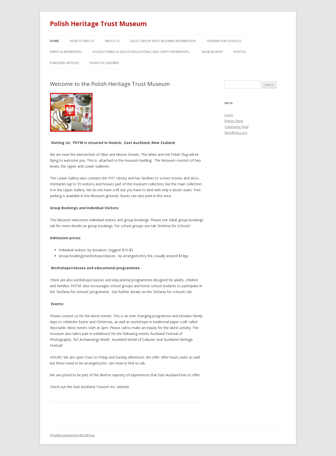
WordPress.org (236, 132)
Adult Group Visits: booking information (163, 41)
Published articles (64, 63)
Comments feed (236, 127)
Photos (240, 52)
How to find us (82, 41)
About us (112, 41)
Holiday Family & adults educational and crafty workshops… (141, 52)
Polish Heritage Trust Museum (98, 23)
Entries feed (234, 121)
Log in (229, 115)
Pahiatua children (104, 63)
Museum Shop (212, 52)
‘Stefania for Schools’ (224, 41)
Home (54, 41)
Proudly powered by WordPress (72, 435)
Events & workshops (66, 52)
